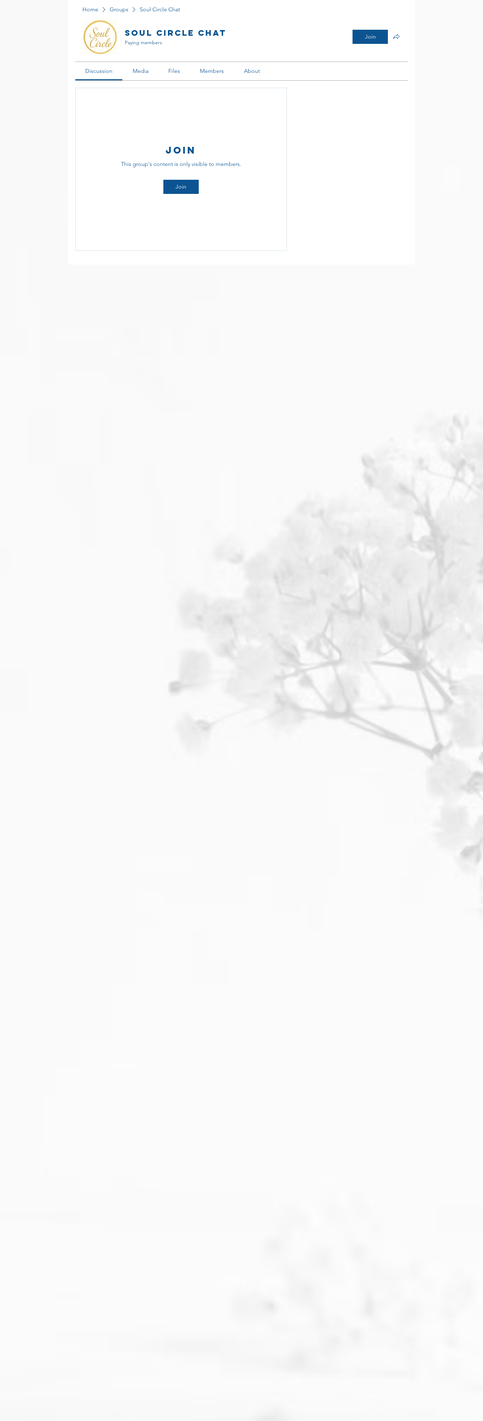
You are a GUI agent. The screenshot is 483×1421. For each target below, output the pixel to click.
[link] (98, 71)
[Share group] (396, 36)
